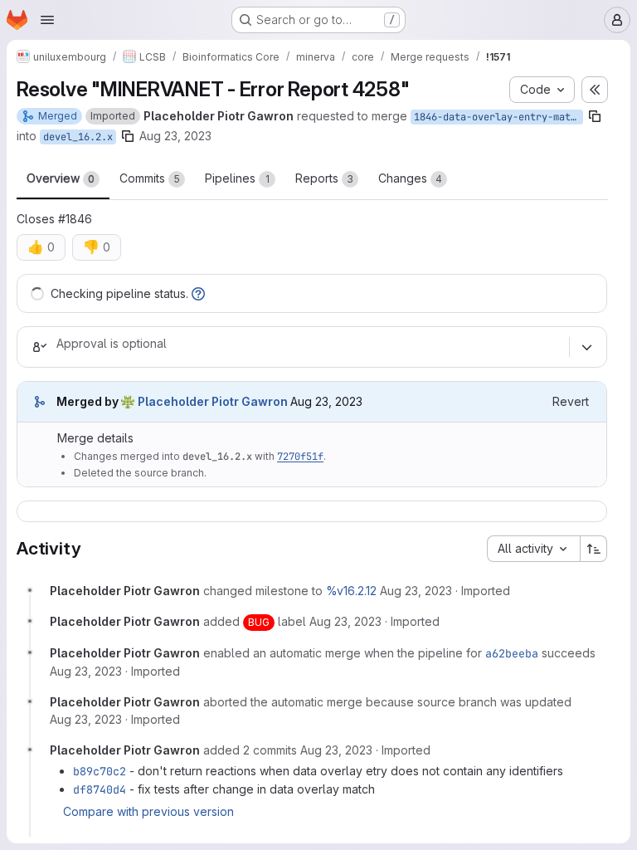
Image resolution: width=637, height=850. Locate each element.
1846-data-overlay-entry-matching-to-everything (498, 117)
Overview (61, 178)
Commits (149, 178)
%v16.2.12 (351, 591)
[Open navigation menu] (47, 20)
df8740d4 (99, 789)
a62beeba (511, 653)
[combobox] (533, 548)
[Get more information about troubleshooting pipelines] (198, 293)
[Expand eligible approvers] (586, 347)
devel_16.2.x (78, 137)
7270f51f (300, 456)
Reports (324, 178)
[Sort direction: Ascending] (594, 548)
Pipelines (237, 178)
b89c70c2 (99, 771)
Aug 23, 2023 (175, 136)
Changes (410, 178)
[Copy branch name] (595, 116)
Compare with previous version (148, 811)
